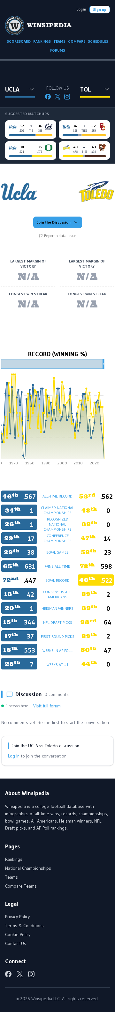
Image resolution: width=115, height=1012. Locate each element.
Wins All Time (57, 566)
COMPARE (76, 41)
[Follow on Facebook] (48, 97)
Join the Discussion (54, 222)
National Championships (28, 868)
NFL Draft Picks (57, 622)
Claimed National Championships (57, 510)
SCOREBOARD (19, 41)
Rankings (13, 859)
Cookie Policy (17, 934)
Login (81, 9)
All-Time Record (57, 496)
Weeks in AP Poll (57, 650)
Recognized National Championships (57, 524)
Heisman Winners (57, 608)
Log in (13, 756)
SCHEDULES (98, 41)
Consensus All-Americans (57, 594)
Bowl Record (57, 580)
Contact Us (15, 943)
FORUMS (57, 50)
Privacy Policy (17, 917)
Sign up (99, 9)
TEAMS (59, 41)
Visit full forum (47, 706)
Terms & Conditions (24, 925)
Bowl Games (57, 552)
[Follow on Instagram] (67, 97)
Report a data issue (60, 235)
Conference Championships (57, 538)
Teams (11, 877)
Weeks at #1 (57, 664)
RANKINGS (42, 41)
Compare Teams (21, 886)
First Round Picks (57, 636)
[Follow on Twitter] (57, 97)
